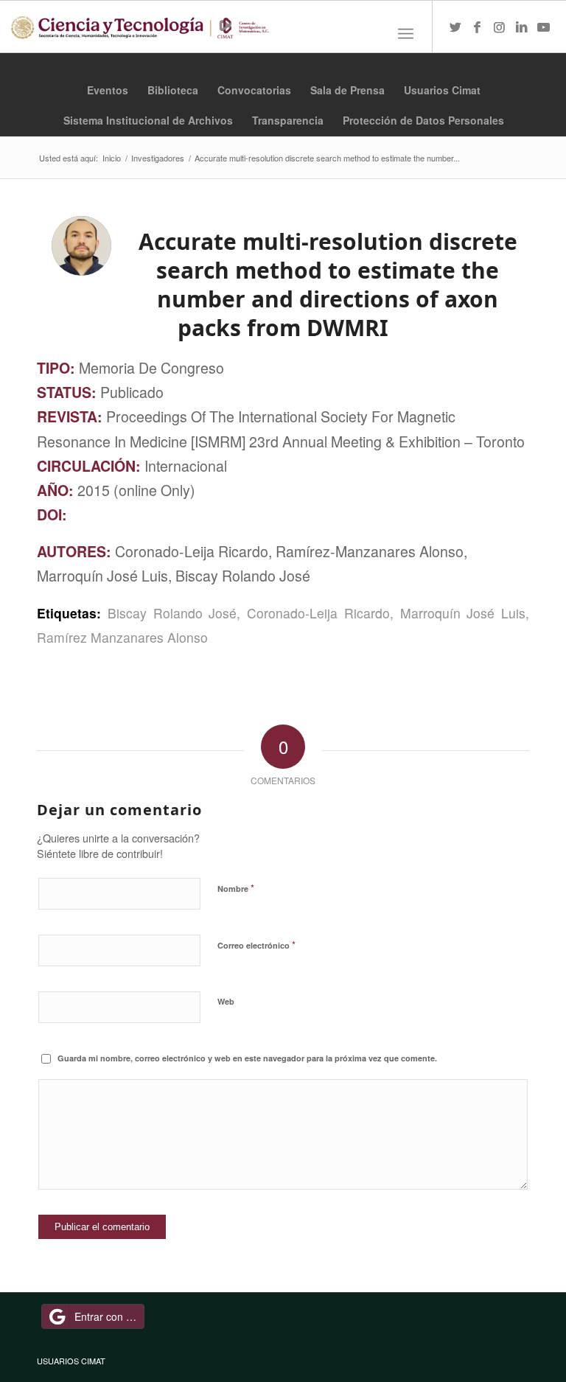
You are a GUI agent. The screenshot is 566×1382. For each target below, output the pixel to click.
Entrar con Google (109, 1316)
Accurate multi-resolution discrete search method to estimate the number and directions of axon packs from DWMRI (328, 284)
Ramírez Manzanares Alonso (122, 637)
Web (225, 1001)
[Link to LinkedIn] (522, 26)
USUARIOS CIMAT (71, 1361)
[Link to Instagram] (500, 26)
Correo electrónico (256, 945)
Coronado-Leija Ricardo (318, 613)
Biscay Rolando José (172, 613)
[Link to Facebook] (478, 26)
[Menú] (405, 34)
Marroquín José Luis (463, 613)
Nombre (235, 888)
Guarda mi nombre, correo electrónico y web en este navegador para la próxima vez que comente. (247, 1058)
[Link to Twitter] (455, 26)
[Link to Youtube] (544, 26)
